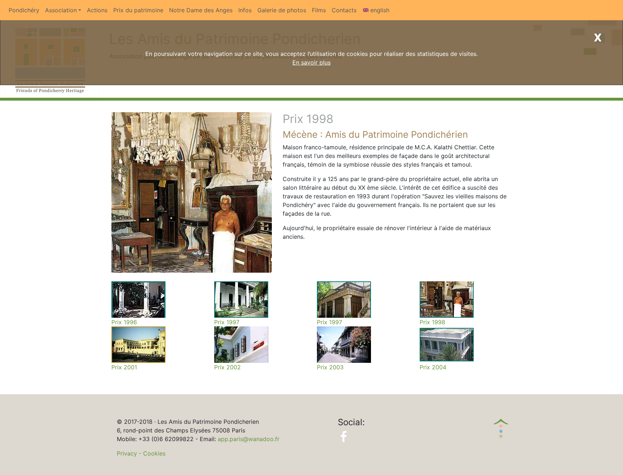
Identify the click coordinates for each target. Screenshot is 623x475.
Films (319, 10)
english (379, 10)
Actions (97, 10)
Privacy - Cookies (141, 453)
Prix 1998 (432, 322)
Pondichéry (24, 10)
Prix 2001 (124, 367)
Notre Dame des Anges (201, 10)
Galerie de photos (281, 10)
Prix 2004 (433, 367)
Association (61, 10)
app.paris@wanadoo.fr (248, 439)
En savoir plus (311, 62)
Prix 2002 (227, 367)
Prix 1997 (226, 322)
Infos (245, 10)
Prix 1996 (124, 322)
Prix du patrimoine (138, 10)
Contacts (344, 10)
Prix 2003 (330, 367)
